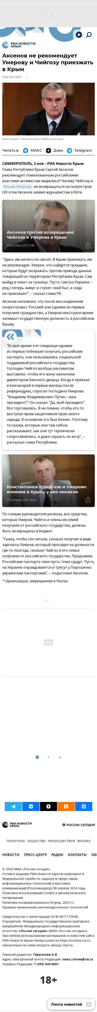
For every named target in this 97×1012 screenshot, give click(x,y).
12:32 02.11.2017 (12, 77)
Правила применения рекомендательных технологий (45, 907)
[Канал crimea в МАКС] (83, 806)
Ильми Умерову (17, 186)
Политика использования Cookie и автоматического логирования (44, 896)
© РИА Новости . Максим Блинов (20, 139)
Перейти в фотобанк (52, 139)
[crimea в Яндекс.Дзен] (48, 806)
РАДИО (57, 855)
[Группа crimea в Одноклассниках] (66, 806)
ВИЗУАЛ (83, 841)
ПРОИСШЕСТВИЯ (61, 841)
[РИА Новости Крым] (18, 45)
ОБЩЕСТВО (36, 841)
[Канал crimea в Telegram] (13, 806)
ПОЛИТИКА (16, 841)
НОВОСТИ (10, 855)
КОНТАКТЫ (77, 855)
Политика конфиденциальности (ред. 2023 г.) (38, 902)
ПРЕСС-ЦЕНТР (35, 855)
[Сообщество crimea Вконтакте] (30, 806)
